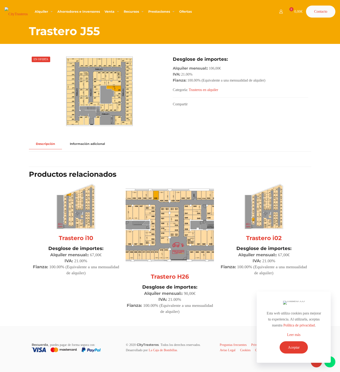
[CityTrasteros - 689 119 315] (16, 11)
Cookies (245, 350)
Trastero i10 (76, 238)
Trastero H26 (170, 276)
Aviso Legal (227, 350)
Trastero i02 (264, 238)
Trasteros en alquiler (203, 90)
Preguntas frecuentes (233, 345)
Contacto (320, 11)
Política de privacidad (299, 325)
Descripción (45, 144)
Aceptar (294, 347)
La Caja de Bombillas (163, 350)
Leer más (293, 335)
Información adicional (87, 144)
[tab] (45, 144)
